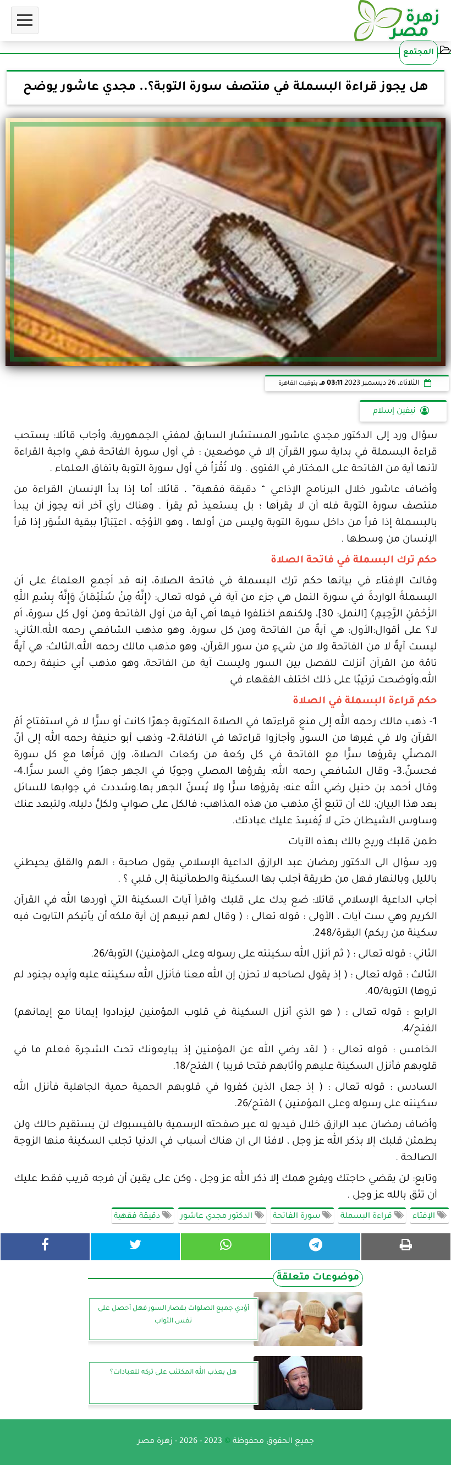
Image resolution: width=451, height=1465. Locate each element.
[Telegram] (316, 1246)
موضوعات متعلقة (318, 1278)
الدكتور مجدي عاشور (217, 1216)
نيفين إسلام (394, 411)
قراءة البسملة (367, 1216)
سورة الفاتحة (297, 1216)
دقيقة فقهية (138, 1216)
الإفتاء (425, 1216)
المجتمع (418, 52)
